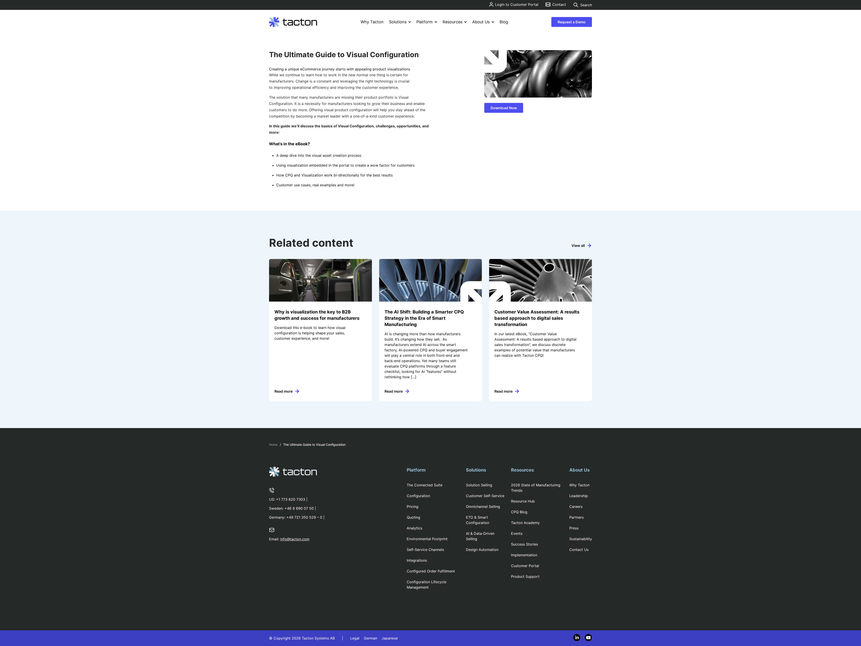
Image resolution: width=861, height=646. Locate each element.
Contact (559, 4)
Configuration (418, 496)
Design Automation (482, 549)
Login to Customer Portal (516, 4)
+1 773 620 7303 (290, 499)
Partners (576, 517)
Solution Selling (479, 485)
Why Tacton (372, 22)
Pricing (412, 506)
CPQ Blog (519, 512)
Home (273, 444)
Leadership (578, 496)
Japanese (390, 638)
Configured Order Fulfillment (431, 571)
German (370, 638)
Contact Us (579, 549)
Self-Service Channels (425, 549)
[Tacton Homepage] (293, 22)
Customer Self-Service (485, 496)
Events (516, 533)
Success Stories (524, 544)
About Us (481, 22)
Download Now (504, 108)
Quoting (413, 517)
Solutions (398, 22)
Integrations (417, 560)
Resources (452, 22)
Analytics (414, 528)
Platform (424, 22)
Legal (354, 638)
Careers (576, 506)
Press (573, 528)
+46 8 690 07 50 (299, 508)
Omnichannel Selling (483, 506)
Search (586, 5)
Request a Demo (572, 22)
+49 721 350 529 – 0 (304, 517)
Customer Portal (525, 565)
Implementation (524, 555)
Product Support (525, 576)
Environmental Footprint (427, 539)
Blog (504, 22)
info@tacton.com (294, 539)
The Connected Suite (424, 485)
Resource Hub (523, 501)
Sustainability (580, 539)
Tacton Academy (525, 522)
